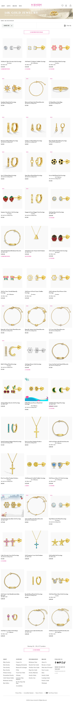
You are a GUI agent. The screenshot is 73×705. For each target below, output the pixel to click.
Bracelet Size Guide (34, 665)
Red (51, 259)
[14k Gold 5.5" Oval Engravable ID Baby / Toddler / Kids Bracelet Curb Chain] (60, 428)
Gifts (9, 6)
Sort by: (7, 25)
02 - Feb (7, 70)
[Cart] (71, 5)
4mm (31, 486)
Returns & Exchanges (21, 667)
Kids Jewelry (6, 665)
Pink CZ (31, 70)
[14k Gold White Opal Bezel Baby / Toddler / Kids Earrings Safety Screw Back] (60, 198)
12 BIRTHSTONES (5, 69)
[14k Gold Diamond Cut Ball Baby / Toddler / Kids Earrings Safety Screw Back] (36, 464)
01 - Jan (2, 70)
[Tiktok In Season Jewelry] (65, 663)
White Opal (51, 218)
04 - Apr (15, 70)
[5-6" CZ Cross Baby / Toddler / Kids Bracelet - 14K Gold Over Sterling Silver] (60, 316)
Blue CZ (55, 486)
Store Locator (45, 670)
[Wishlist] (63, 5)
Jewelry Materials (33, 672)
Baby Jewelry (6, 662)
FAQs (17, 670)
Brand (15, 6)
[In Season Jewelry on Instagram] (62, 663)
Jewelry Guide (45, 675)
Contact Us (19, 662)
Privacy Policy (18, 693)
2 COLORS (27, 69)
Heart (59, 409)
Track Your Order (20, 672)
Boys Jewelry (6, 670)
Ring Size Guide (33, 670)
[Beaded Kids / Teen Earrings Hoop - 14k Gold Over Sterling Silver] (36, 580)
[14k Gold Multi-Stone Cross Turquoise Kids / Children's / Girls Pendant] (36, 542)
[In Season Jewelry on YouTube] (58, 663)
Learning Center (46, 678)
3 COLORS (51, 217)
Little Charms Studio (8, 678)
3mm (26, 486)
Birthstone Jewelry (8, 680)
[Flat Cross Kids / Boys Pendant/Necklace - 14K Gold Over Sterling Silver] (36, 428)
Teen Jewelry (6, 667)
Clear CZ (26, 70)
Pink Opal (55, 218)
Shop (3, 6)
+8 (20, 70)
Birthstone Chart (33, 662)
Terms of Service (39, 693)
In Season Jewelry (33, 700)
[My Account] (66, 5)
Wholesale (44, 683)
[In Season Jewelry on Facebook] (55, 663)
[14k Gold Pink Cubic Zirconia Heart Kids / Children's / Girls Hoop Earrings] (12, 617)
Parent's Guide (45, 680)
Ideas (43, 672)
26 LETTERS (28, 256)
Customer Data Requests (20, 678)
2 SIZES (27, 485)
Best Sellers (6, 683)
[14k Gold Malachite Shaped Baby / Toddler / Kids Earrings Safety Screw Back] (60, 389)
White (51, 70)
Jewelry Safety (32, 675)
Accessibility (19, 686)
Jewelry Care (32, 678)
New (20, 6)
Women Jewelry (7, 672)
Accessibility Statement (28, 693)
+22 (44, 257)
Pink (55, 70)
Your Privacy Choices (53, 693)
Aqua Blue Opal (59, 218)
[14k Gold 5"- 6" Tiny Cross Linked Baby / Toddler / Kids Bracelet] (36, 617)
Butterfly (55, 409)
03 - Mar (11, 70)
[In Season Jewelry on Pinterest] (60, 663)
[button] (4, 63)
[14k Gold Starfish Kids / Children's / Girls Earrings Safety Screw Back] (60, 542)
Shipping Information (21, 665)
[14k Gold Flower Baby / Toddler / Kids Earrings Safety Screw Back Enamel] (60, 48)
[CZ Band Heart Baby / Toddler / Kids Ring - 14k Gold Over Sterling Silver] (60, 88)
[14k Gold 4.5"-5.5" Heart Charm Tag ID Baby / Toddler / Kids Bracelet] (60, 617)
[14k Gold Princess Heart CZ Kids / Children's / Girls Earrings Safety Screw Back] (60, 464)
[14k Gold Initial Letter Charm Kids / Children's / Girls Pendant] (36, 237)
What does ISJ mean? (47, 667)
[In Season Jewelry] (36, 5)
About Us (44, 662)
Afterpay (18, 675)
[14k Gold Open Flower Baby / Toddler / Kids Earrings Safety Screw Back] (36, 350)
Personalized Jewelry (8, 675)
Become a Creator (46, 665)
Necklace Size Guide (34, 667)
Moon (51, 409)
